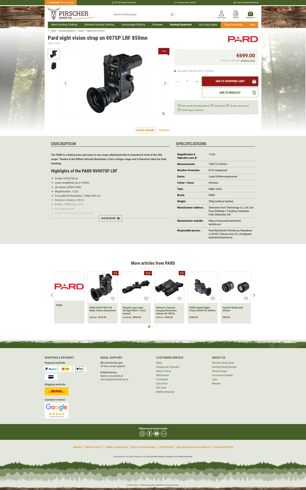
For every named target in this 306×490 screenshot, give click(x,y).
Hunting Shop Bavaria (224, 366)
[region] (108, 83)
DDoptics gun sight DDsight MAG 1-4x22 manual (134, 310)
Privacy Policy (93, 447)
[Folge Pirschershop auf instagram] (142, 433)
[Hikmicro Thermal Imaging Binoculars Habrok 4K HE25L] (169, 287)
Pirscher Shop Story (223, 362)
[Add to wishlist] (113, 298)
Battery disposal (165, 391)
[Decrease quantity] (177, 81)
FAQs (159, 362)
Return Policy (163, 371)
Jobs (215, 379)
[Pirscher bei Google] (56, 410)
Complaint (162, 379)
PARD (59, 305)
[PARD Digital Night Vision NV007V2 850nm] (202, 287)
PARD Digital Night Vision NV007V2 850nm (202, 309)
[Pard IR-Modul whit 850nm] (236, 287)
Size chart (161, 383)
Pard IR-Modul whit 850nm (233, 309)
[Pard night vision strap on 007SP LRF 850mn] (115, 83)
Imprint (77, 447)
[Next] (165, 83)
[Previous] (65, 83)
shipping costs (248, 60)
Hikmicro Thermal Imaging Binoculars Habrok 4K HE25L (166, 310)
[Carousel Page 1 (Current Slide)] (149, 326)
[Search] (172, 14)
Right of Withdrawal (143, 447)
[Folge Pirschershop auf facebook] (149, 433)
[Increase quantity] (197, 81)
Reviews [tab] (164, 130)
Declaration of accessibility (193, 447)
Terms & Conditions (116, 447)
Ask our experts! (62, 2)
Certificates (166, 447)
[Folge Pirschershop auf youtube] (156, 433)
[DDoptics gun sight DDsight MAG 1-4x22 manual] (136, 287)
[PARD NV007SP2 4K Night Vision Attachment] (102, 287)
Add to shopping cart (230, 81)
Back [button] (54, 30)
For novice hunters (222, 375)
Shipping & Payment (167, 366)
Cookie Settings (223, 447)
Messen (216, 383)
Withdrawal (162, 375)
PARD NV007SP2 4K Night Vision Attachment (102, 309)
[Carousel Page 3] (157, 326)
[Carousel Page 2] (153, 326)
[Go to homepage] (73, 13)
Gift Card (161, 387)
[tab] (145, 130)
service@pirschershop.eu (114, 379)
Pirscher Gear (219, 371)
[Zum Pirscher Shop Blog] (164, 433)
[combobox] (140, 14)
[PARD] (243, 40)
